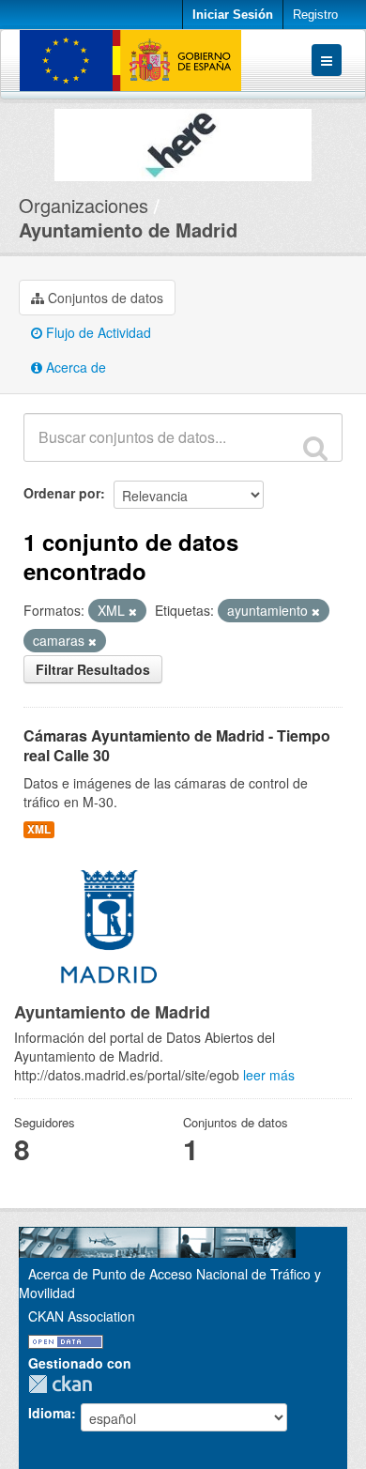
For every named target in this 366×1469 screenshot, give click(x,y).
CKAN (64, 1384)
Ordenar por (61, 492)
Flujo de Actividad (96, 332)
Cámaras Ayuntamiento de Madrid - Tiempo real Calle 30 (176, 745)
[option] (183, 140)
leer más (269, 1074)
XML (39, 829)
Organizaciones (83, 205)
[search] (315, 448)
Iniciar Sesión (232, 15)
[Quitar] (133, 611)
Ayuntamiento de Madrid (128, 229)
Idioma (49, 1412)
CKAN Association (81, 1316)
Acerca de (74, 367)
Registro (315, 15)
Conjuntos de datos (103, 297)
